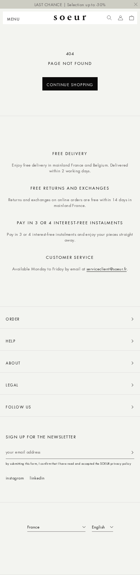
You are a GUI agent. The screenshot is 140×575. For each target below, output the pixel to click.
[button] (15, 18)
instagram (15, 478)
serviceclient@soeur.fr (107, 268)
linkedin (37, 478)
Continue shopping (70, 84)
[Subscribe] (132, 452)
